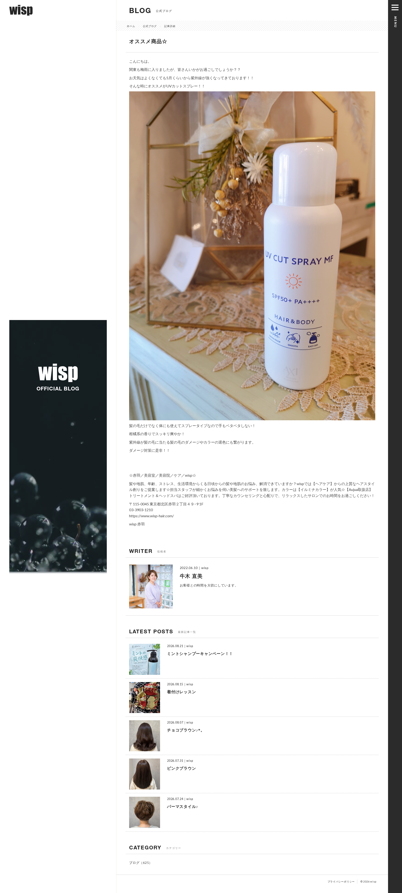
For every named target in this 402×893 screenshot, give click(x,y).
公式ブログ (150, 26)
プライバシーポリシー (341, 881)
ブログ (134, 863)
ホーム (131, 26)
